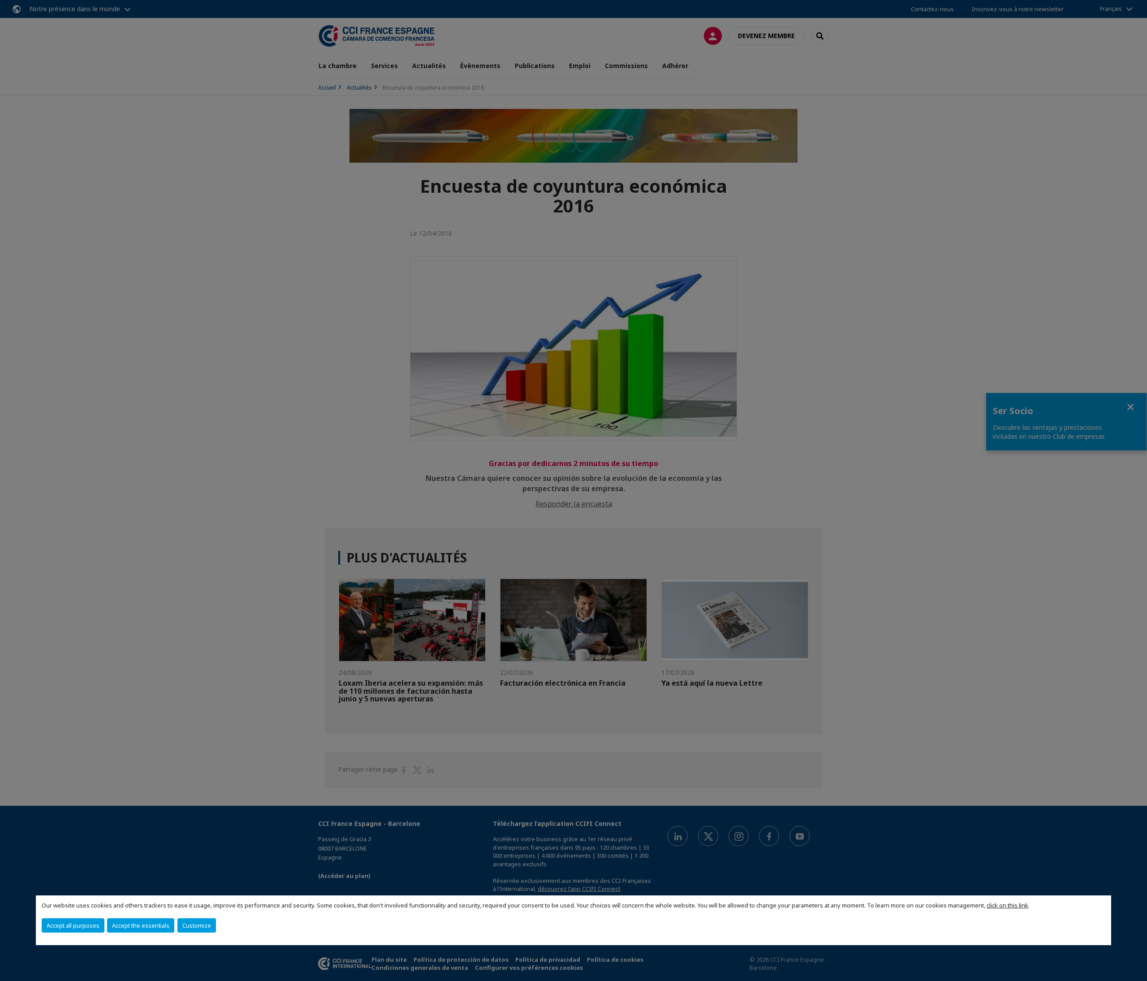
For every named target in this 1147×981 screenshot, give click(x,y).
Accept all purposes (73, 925)
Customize (196, 925)
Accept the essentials (140, 925)
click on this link (1007, 905)
